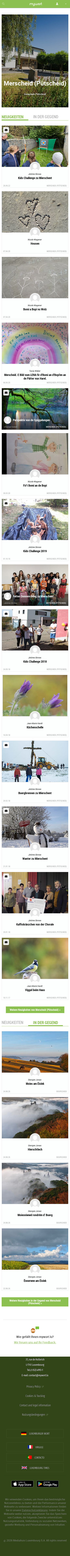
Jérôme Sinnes (10, 603)
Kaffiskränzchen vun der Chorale (35, 924)
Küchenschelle (35, 727)
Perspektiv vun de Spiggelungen (31, 420)
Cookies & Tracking (35, 1396)
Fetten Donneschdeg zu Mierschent (33, 596)
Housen (35, 243)
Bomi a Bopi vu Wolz (35, 309)
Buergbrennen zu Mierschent (35, 793)
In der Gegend (45, 116)
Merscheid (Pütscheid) (57, 185)
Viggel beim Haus (35, 990)
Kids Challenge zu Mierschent (35, 178)
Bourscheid (61, 1091)
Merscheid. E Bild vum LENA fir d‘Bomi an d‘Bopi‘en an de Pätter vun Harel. (35, 376)
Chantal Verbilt (10, 426)
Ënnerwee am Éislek (35, 1281)
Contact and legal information (35, 1405)
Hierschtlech (35, 1149)
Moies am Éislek (35, 1084)
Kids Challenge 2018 (35, 661)
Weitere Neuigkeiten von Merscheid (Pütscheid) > (35, 1010)
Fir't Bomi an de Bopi (35, 485)
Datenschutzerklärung (35, 1510)
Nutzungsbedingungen (34, 1414)
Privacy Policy (33, 1386)
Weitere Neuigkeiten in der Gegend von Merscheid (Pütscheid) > (35, 1302)
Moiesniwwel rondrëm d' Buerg (35, 1215)
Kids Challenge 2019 (35, 551)
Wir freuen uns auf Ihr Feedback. (35, 1342)
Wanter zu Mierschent (35, 859)
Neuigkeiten (12, 1022)
